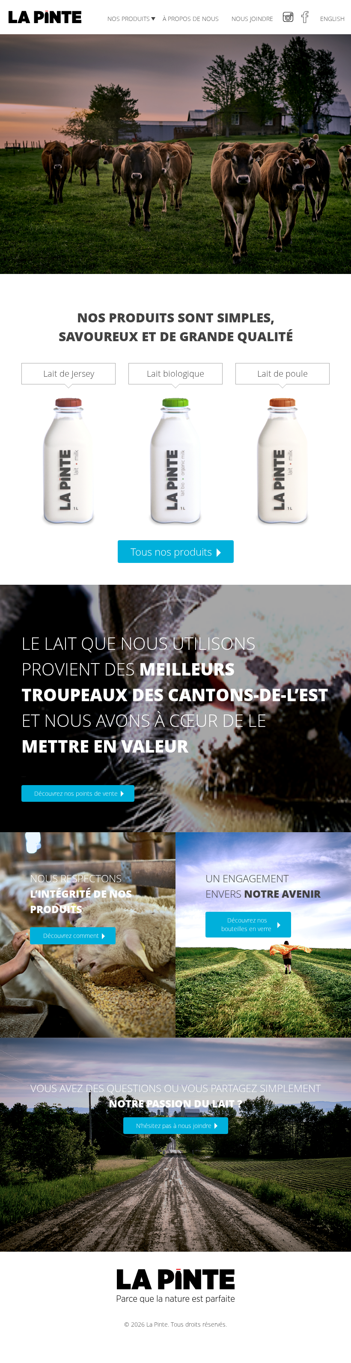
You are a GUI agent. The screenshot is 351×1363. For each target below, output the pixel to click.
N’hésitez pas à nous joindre (174, 1126)
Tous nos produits (172, 552)
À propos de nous (191, 19)
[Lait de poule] (282, 461)
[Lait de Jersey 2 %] (68, 461)
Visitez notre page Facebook (305, 17)
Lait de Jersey (68, 373)
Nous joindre (252, 19)
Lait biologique (175, 373)
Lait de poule (282, 373)
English (332, 19)
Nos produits (128, 19)
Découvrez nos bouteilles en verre (247, 924)
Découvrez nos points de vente (76, 793)
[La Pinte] (45, 11)
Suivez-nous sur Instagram (288, 17)
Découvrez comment (72, 935)
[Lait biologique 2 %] (175, 461)
